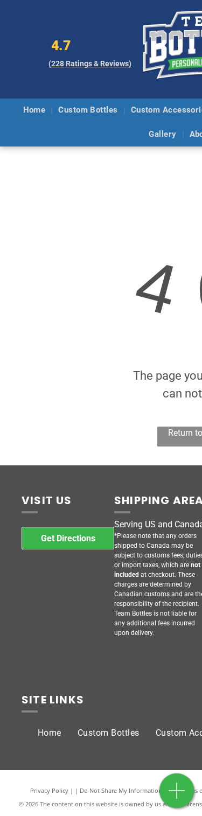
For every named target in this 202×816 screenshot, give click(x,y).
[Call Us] (177, 796)
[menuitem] (35, 111)
